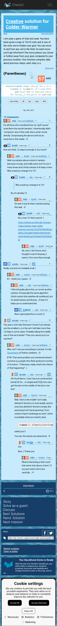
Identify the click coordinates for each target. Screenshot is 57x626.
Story (7, 502)
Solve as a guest (15, 506)
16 (20, 309)
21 (9, 320)
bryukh (15, 145)
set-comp (14, 101)
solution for (27, 24)
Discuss (9, 510)
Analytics (29, 617)
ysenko (15, 264)
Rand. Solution (14, 518)
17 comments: (11, 117)
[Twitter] (51, 533)
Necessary (13, 617)
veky (48, 78)
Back (5, 34)
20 (9, 264)
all (23, 101)
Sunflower (30, 121)
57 (9, 120)
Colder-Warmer (22, 27)
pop (37, 101)
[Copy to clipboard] (5, 538)
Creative (14, 21)
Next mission (13, 522)
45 (9, 145)
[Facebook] (45, 533)
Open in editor (11, 551)
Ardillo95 (27, 310)
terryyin (15, 320)
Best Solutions (14, 514)
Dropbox (28, 486)
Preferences (46, 617)
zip (29, 101)
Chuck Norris (13, 353)
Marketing (30, 622)
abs (44, 101)
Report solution (11, 548)
